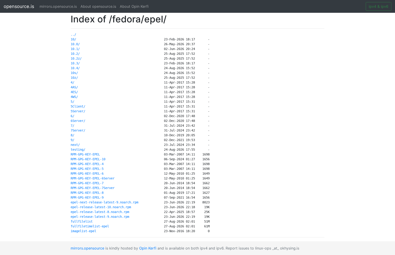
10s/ (74, 73)
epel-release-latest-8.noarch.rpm (100, 212)
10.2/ (75, 53)
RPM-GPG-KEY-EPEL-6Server (93, 178)
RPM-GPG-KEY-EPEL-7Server (93, 188)
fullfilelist (82, 221)
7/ (72, 125)
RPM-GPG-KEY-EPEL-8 (87, 193)
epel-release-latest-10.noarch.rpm (101, 207)
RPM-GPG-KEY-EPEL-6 (87, 173)
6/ (72, 116)
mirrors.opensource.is (59, 6)
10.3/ (75, 63)
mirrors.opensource (87, 248)
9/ (72, 140)
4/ (72, 82)
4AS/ (74, 87)
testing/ (78, 149)
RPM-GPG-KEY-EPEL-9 (87, 197)
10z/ (74, 77)
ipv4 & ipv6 (378, 6)
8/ (72, 135)
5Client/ (78, 106)
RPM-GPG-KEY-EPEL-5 (87, 169)
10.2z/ (76, 58)
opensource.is (19, 6)
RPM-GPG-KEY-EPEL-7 (87, 183)
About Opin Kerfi (134, 6)
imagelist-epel (83, 231)
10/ (73, 39)
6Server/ (78, 121)
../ (73, 34)
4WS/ (74, 97)
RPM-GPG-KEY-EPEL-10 (88, 159)
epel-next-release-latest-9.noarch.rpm (104, 202)
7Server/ (78, 130)
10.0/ (75, 44)
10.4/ (75, 68)
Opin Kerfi (147, 248)
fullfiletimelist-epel (90, 226)
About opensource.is (98, 6)
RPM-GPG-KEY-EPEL (85, 154)
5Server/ (78, 111)
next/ (75, 145)
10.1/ (75, 49)
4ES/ (74, 92)
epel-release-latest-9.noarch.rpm (100, 216)
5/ (72, 101)
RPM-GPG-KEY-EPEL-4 (87, 164)
